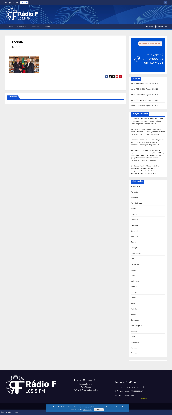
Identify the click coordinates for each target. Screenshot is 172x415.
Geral (133, 259)
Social (133, 337)
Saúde (133, 314)
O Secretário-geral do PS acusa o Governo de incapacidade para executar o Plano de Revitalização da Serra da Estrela (147, 121)
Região (133, 303)
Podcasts (160, 26)
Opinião (134, 292)
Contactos (48, 26)
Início (11, 26)
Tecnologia (135, 342)
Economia (135, 231)
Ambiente (134, 197)
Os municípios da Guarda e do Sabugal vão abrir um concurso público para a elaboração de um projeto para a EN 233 (147, 142)
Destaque (134, 225)
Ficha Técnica (86, 387)
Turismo (134, 348)
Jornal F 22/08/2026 (138, 100)
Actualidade (135, 186)
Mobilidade (135, 287)
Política (134, 298)
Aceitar (98, 410)
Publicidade (35, 26)
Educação (134, 236)
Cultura (134, 214)
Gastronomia (136, 253)
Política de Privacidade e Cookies (86, 390)
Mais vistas (135, 281)
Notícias (20, 26)
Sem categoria (136, 326)
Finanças (134, 248)
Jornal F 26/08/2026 (138, 83)
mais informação (87, 409)
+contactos (144, 398)
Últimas (134, 353)
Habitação (135, 264)
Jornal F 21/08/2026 (138, 106)
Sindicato (134, 331)
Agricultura (135, 192)
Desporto (134, 220)
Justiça (133, 270)
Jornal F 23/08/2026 (138, 94)
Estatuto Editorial (85, 384)
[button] (166, 26)
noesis (17, 41)
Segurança (135, 320)
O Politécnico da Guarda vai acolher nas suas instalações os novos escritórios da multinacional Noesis (92, 81)
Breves (133, 209)
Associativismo (136, 203)
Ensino (133, 242)
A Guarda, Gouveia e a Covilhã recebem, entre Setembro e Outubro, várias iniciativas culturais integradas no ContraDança (148, 131)
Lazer (133, 275)
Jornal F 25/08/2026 (138, 89)
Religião (134, 309)
